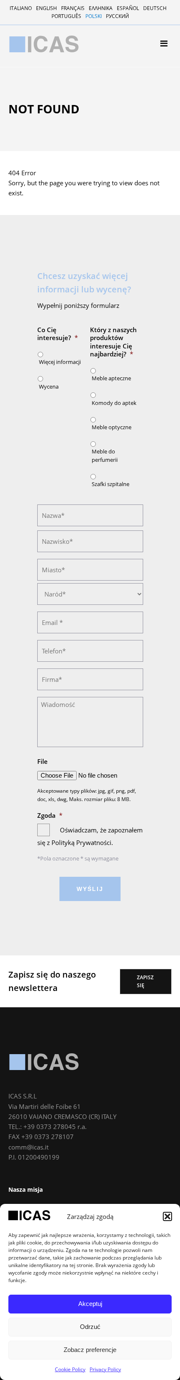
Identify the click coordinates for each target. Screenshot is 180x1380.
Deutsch (155, 8)
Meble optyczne (111, 427)
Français (73, 8)
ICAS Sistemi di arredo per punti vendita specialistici (44, 44)
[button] (167, 1216)
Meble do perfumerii (44, 178)
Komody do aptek (114, 403)
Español (128, 8)
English (46, 8)
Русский (117, 16)
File (42, 762)
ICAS (44, 1061)
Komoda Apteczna (41, 157)
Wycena (49, 386)
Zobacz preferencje (90, 1349)
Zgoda (49, 815)
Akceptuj (90, 1303)
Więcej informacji (60, 362)
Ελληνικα (101, 8)
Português (66, 16)
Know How (31, 110)
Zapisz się (145, 981)
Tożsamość (32, 99)
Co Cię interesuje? (57, 334)
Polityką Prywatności (81, 842)
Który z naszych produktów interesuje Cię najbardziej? (113, 342)
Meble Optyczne (38, 168)
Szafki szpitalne (38, 189)
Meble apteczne (38, 146)
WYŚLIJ (90, 889)
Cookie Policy (70, 1369)
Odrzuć (90, 1326)
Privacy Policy (105, 1369)
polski (93, 16)
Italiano (21, 8)
